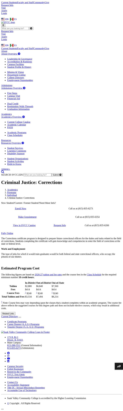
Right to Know (14, 164)
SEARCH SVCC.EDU (12, 174)
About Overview (9, 54)
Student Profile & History (19, 67)
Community (39, 2)
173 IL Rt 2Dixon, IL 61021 (15, 338)
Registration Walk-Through (20, 106)
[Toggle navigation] (3, 25)
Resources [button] (6, 140)
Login (4, 13)
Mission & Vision (15, 72)
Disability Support (15, 153)
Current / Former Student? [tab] (27, 203)
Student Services (15, 148)
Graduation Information (18, 109)
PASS (10, 127)
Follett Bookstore (15, 369)
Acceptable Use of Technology (22, 390)
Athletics (5, 169)
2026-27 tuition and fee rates (48, 274)
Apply (4, 10)
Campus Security (15, 366)
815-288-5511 (14, 345)
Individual (12, 195)
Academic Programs (16, 132)
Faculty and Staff (25, 2)
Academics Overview (11, 117)
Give (47, 2)
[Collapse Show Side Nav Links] (20, 317)
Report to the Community (19, 371)
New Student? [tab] (8, 203)
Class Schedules (14, 135)
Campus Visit (13, 96)
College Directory (15, 77)
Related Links (8, 313)
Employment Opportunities (20, 80)
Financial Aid (13, 98)
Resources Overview (11, 143)
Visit (3, 8)
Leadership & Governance (19, 59)
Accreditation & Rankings (19, 61)
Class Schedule (94, 274)
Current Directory (9, 316)
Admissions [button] (6, 85)
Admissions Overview (12, 88)
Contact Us (12, 382)
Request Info (7, 5)
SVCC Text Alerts (16, 374)
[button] (2, 172)
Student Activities (15, 161)
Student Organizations (17, 158)
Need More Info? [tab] (47, 203)
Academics (12, 189)
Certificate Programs (17, 321)
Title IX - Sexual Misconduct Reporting (26, 387)
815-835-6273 (14, 348)
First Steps (12, 93)
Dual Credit (12, 103)
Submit (56, 175)
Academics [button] (6, 114)
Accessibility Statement (18, 385)
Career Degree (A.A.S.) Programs (23, 324)
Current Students (9, 2)
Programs (11, 192)
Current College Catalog (18, 122)
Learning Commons (16, 151)
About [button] (4, 51)
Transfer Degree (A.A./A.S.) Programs (25, 327)
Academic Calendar (16, 124)
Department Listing (16, 75)
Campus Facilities (15, 64)
